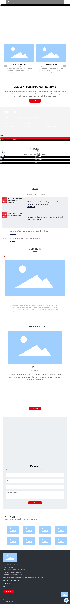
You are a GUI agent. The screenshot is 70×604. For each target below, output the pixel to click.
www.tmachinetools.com (14, 572)
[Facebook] (4, 581)
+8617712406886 (20, 569)
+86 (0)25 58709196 (12, 564)
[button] (5, 66)
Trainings (5, 161)
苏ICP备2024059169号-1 (8, 601)
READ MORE (31, 207)
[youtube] (15, 581)
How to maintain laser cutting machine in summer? (26, 238)
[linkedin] (8, 581)
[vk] (19, 581)
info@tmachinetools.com (14, 574)
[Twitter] (12, 581)
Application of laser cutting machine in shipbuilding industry (29, 231)
